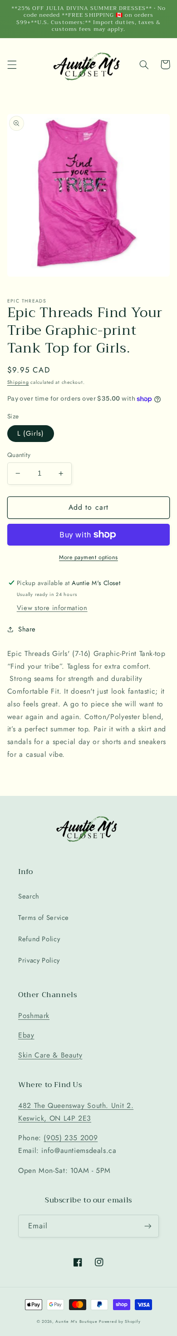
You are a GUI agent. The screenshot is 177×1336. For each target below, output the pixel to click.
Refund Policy (39, 939)
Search (28, 896)
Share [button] (27, 629)
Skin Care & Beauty (50, 1055)
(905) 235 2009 (71, 1137)
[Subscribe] (148, 1226)
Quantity (18, 454)
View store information (52, 608)
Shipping (18, 382)
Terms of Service (43, 918)
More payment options (88, 557)
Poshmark (33, 1015)
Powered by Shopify (119, 1321)
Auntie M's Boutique (76, 1321)
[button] (11, 64)
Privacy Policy (39, 960)
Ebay (26, 1035)
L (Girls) (30, 433)
